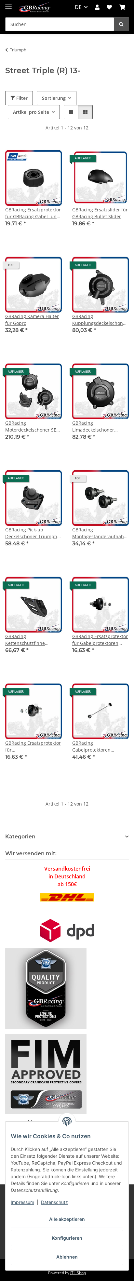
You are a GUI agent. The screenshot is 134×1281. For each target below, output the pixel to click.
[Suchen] (121, 24)
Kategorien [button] (20, 837)
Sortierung (54, 98)
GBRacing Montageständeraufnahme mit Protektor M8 (100, 533)
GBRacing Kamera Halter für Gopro (32, 319)
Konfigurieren (67, 1238)
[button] (97, 7)
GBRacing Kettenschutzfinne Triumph (25, 640)
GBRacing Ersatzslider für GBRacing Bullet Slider (100, 213)
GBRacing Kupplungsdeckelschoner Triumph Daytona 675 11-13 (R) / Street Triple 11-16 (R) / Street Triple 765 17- (100, 320)
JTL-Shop (78, 1272)
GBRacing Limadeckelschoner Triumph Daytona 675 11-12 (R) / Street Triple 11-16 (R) (100, 426)
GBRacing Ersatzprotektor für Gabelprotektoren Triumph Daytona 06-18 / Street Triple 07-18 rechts (100, 640)
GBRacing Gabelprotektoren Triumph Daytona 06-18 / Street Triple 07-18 (99, 746)
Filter (21, 98)
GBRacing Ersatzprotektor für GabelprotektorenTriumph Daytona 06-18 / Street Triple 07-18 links (33, 746)
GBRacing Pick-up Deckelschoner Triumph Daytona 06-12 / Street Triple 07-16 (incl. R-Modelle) (31, 533)
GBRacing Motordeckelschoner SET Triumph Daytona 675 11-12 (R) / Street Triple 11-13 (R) (33, 426)
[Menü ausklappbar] (8, 4)
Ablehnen (67, 1257)
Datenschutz (54, 1202)
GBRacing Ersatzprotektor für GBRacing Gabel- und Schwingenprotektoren (33, 213)
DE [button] (78, 7)
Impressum (22, 1202)
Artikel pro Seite (31, 112)
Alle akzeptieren (67, 1219)
